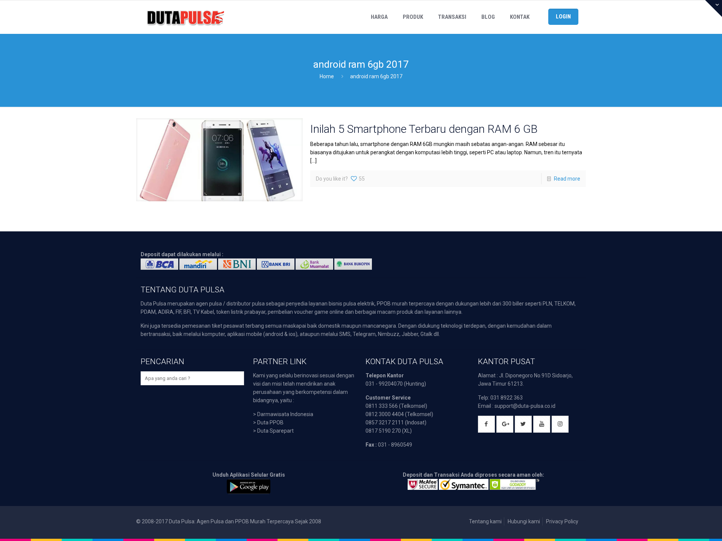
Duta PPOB (270, 422)
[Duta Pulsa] (185, 17)
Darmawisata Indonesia (285, 414)
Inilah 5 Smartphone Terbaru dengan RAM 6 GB (424, 128)
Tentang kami (485, 521)
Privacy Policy (562, 521)
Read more (567, 179)
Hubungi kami (524, 521)
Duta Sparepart (275, 431)
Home (327, 76)
